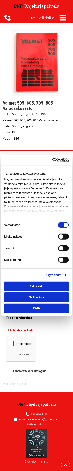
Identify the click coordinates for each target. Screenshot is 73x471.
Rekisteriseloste (21, 330)
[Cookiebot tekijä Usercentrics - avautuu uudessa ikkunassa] (52, 160)
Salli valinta (36, 297)
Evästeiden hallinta (14, 384)
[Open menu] (62, 18)
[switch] (63, 236)
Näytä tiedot (53, 275)
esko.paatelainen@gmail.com (39, 419)
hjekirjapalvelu (43, 6)
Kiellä (36, 308)
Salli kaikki (36, 286)
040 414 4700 (39, 414)
